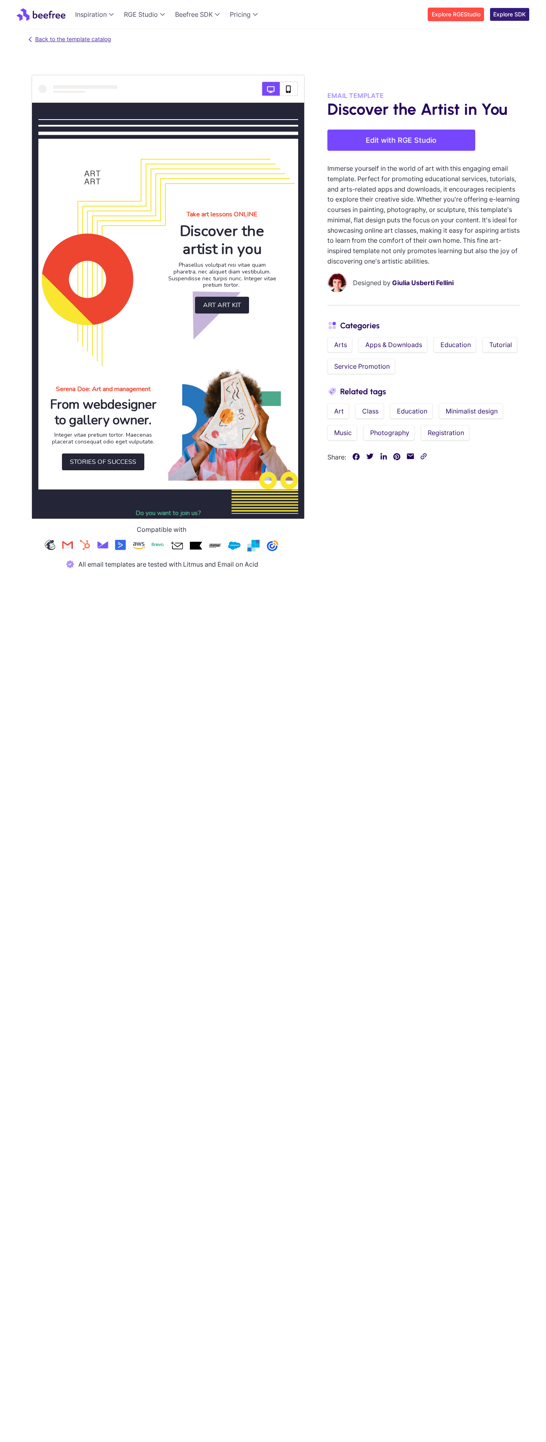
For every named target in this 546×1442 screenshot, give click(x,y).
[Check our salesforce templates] (234, 546)
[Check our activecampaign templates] (120, 546)
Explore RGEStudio (456, 14)
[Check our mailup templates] (215, 546)
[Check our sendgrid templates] (253, 546)
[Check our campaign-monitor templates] (102, 546)
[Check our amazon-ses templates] (138, 546)
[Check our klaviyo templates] (195, 546)
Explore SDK (509, 14)
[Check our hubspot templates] (85, 546)
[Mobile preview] (289, 89)
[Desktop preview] (271, 89)
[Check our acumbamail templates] (176, 546)
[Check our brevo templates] (157, 546)
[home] (41, 14)
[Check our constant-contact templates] (272, 546)
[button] (96, 14)
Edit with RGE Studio (401, 140)
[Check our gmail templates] (67, 546)
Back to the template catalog (73, 39)
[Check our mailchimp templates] (50, 546)
